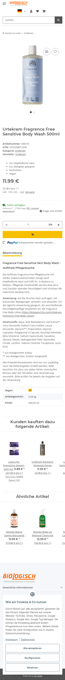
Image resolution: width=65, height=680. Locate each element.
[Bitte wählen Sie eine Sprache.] (21, 11)
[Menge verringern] (6, 224)
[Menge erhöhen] (58, 224)
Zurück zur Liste (13, 33)
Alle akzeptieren (32, 648)
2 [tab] (34, 112)
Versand (29, 192)
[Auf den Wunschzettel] (55, 51)
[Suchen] (58, 20)
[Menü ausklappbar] (4, 2)
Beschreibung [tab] (12, 252)
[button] (31, 11)
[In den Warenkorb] (5, 43)
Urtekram (20, 150)
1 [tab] (31, 112)
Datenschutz (28, 639)
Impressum (12, 639)
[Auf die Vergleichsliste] (46, 51)
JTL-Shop (38, 675)
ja (30, 390)
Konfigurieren (32, 657)
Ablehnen (32, 667)
